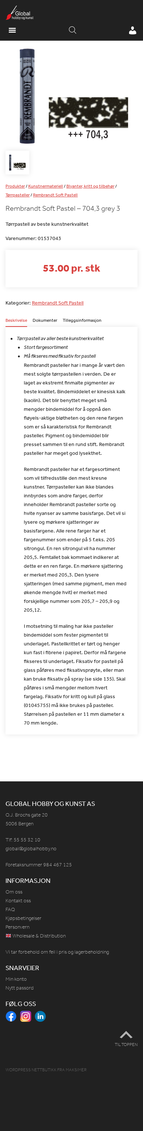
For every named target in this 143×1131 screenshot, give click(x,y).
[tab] (16, 322)
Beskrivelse (16, 320)
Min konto (16, 979)
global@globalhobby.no (31, 849)
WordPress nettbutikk (31, 1070)
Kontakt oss (18, 901)
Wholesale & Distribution (38, 936)
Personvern (17, 927)
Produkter (15, 186)
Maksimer (76, 1070)
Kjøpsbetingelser (23, 918)
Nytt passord (20, 988)
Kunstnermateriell (45, 186)
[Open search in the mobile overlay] (72, 30)
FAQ (10, 909)
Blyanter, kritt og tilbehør (90, 186)
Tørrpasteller (18, 195)
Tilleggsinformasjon (82, 320)
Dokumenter (45, 320)
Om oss (14, 892)
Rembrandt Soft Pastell (55, 195)
